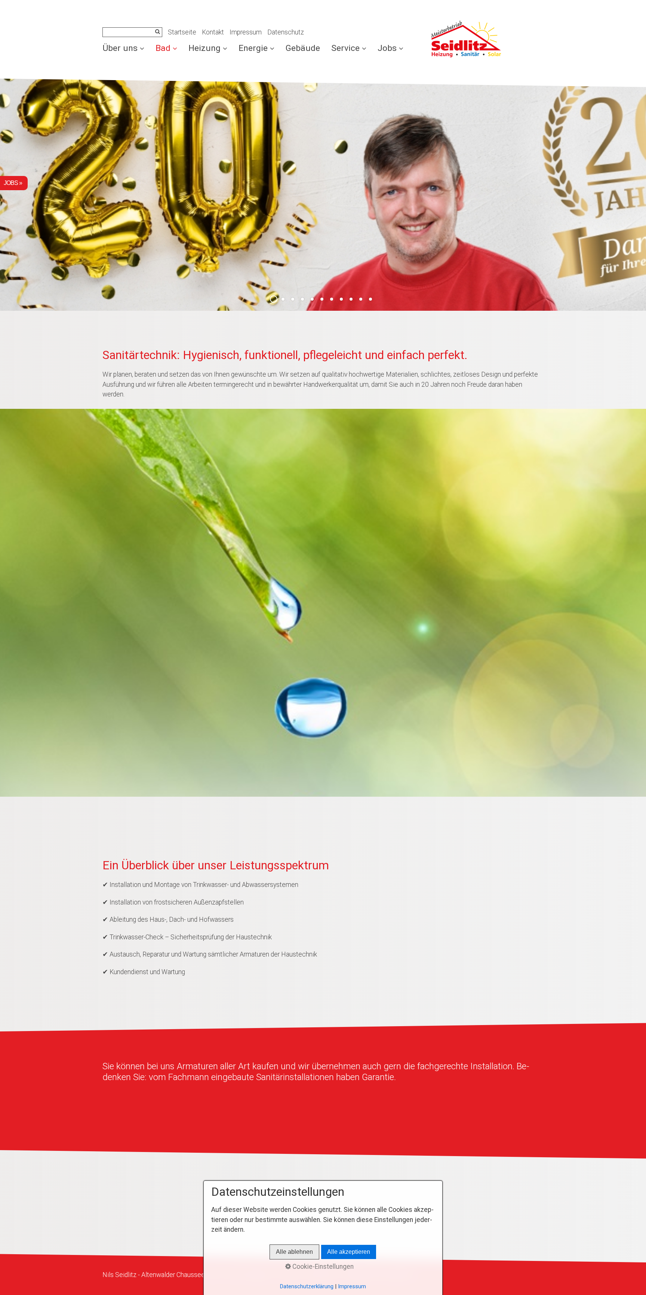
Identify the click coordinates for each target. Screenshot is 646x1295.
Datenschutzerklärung (306, 1286)
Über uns (120, 48)
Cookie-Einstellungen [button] (322, 1266)
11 (370, 299)
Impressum (246, 32)
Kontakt (213, 32)
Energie (253, 48)
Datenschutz (285, 32)
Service (345, 48)
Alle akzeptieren (348, 1252)
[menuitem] (126, 48)
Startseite (182, 32)
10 (360, 299)
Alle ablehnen (294, 1252)
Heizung (204, 48)
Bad (163, 48)
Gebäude (303, 48)
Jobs (387, 48)
